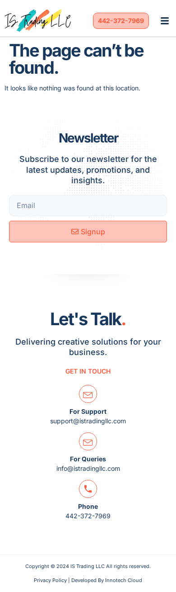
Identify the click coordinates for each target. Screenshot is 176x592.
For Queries (88, 459)
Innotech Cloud (123, 580)
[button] (164, 21)
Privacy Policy (50, 580)
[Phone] (88, 489)
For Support (88, 411)
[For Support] (88, 394)
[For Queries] (88, 441)
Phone (88, 506)
